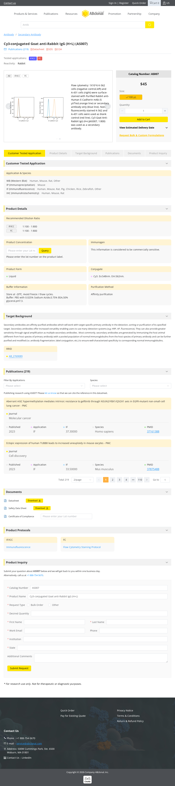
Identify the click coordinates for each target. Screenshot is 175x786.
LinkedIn (26, 757)
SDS (50, 49)
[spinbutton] (144, 110)
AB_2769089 (16, 356)
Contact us (10, 3)
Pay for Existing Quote (73, 715)
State (12, 647)
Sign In (113, 3)
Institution (15, 639)
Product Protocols (18, 530)
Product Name (17, 596)
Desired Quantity (19, 613)
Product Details (16, 209)
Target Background (19, 316)
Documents (14, 492)
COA (59, 49)
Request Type (17, 605)
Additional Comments (19, 656)
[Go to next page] (147, 479)
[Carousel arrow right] (108, 106)
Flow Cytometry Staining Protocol (82, 547)
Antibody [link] (9, 34)
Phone (93, 630)
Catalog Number (18, 587)
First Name (15, 622)
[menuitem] (25, 13)
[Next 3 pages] (133, 479)
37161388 (153, 431)
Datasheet (38, 49)
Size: (122, 91)
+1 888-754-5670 (35, 575)
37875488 (153, 469)
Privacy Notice (125, 710)
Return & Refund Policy (130, 721)
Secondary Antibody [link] (29, 34)
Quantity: (124, 104)
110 (140, 479)
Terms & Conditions (128, 715)
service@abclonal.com (29, 743)
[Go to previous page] (99, 479)
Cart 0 (155, 3)
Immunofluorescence (18, 547)
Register (124, 3)
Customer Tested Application (25, 163)
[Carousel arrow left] (9, 106)
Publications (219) (18, 49)
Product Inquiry (16, 562)
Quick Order (139, 3)
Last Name (98, 622)
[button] (122, 110)
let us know (50, 393)
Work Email (15, 630)
